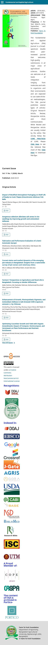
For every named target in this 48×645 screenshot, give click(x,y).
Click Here (35, 144)
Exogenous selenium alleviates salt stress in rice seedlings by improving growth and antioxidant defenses (20, 219)
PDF (6, 211)
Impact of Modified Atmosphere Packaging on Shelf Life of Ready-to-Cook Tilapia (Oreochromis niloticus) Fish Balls (24, 197)
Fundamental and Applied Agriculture (19, 2)
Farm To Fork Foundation (38, 32)
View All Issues (7, 343)
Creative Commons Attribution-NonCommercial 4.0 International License (12, 375)
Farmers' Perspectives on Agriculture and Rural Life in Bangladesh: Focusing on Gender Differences (23, 281)
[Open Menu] (2, 2)
